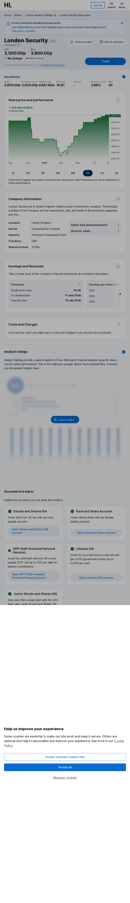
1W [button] (28, 173)
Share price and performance (30, 100)
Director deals (80, 231)
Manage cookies (65, 777)
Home (7, 15)
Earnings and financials (26, 266)
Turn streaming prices (52, 65)
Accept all (65, 767)
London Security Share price (74, 15)
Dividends (17, 284)
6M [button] (73, 173)
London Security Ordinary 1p (40, 15)
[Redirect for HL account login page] (65, 419)
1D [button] (13, 173)
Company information (24, 199)
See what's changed (23, 30)
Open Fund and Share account (96, 532)
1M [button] (43, 173)
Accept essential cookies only (65, 757)
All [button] (116, 173)
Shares (18, 15)
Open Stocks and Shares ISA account (30, 531)
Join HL (98, 5)
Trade (105, 61)
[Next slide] (116, 294)
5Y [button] (102, 173)
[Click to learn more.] (124, 77)
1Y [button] (87, 173)
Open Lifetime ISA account (96, 577)
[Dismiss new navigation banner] (122, 23)
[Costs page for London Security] (65, 328)
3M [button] (58, 173)
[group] (65, 173)
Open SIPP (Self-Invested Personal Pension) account (29, 576)
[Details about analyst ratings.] (124, 352)
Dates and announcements (89, 225)
